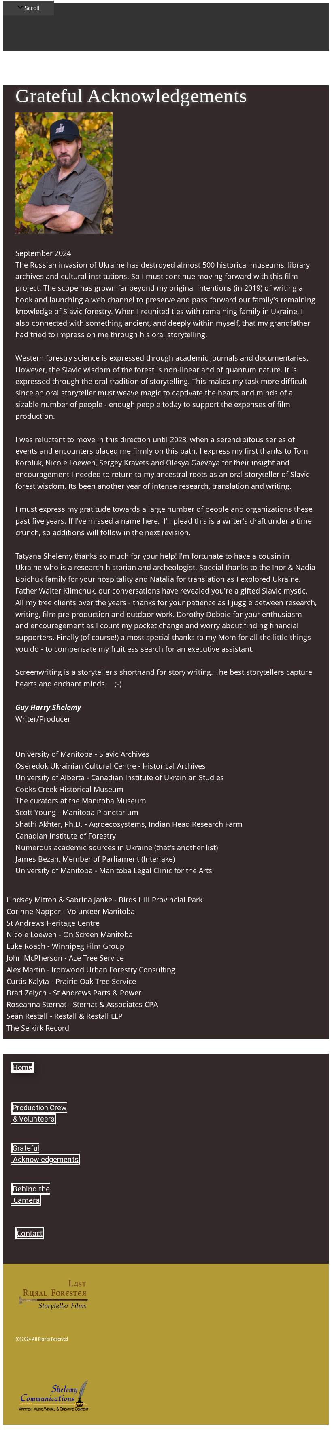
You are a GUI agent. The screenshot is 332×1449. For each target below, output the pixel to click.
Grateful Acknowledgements (45, 1154)
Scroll (31, 8)
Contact (30, 1233)
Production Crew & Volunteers (39, 1113)
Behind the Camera (30, 1194)
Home (22, 1067)
